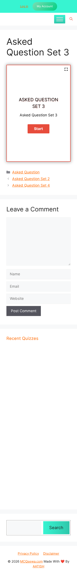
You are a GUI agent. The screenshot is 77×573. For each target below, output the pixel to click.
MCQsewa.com (31, 561)
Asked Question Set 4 (31, 185)
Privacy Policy (28, 553)
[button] (71, 19)
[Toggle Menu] (59, 19)
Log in (24, 6)
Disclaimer (51, 553)
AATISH (38, 566)
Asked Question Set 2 (31, 179)
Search (56, 527)
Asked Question (26, 172)
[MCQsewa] (6, 19)
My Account (45, 6)
